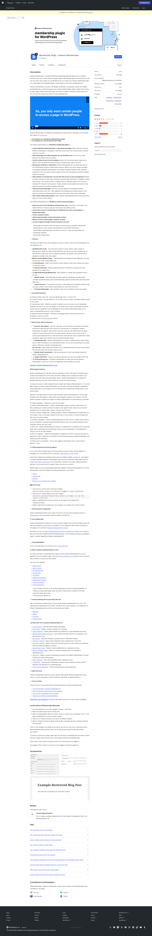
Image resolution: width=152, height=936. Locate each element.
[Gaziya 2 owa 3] (87, 756)
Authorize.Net (36, 476)
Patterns (37, 920)
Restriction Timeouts (38, 643)
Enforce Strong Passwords (40, 667)
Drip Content (36, 629)
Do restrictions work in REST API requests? (42, 855)
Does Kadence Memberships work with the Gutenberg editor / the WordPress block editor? (57, 860)
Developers (66, 917)
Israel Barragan (37, 896)
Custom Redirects (37, 631)
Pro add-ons (43, 135)
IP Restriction (36, 662)
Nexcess (43, 58)
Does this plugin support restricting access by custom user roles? (49, 865)
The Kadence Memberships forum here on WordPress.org (58, 531)
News (7, 915)
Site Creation (36, 638)
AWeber (34, 614)
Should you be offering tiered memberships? (45, 696)
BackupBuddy (44, 677)
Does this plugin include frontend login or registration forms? (47, 875)
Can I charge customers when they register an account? (46, 835)
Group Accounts (37, 568)
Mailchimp (35, 612)
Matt (121, 915)
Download (118, 56)
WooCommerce (47, 318)
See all (120, 137)
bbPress (122, 917)
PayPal (34, 474)
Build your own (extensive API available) (44, 481)
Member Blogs (36, 566)
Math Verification (37, 660)
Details (34, 65)
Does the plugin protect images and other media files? (46, 840)
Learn (64, 912)
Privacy (8, 920)
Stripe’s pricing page (43, 462)
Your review (97, 137)
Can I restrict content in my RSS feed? (41, 845)
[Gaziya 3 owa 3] (87, 778)
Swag (93, 920)
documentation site (47, 525)
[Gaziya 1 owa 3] (57, 756)
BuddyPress (123, 920)
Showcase (37, 912)
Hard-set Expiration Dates (40, 650)
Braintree (35, 478)
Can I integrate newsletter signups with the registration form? (48, 850)
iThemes (52, 675)
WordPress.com (124, 912)
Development (62, 65)
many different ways (67, 556)
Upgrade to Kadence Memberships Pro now (43, 365)
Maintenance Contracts (39, 580)
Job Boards (35, 575)
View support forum (100, 154)
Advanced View (99, 108)
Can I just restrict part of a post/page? (41, 830)
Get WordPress (144, 2)
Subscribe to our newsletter (39, 699)
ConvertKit (35, 616)
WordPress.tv (67, 920)
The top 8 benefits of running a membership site (46, 689)
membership (109, 97)
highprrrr (65, 896)
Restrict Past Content (38, 648)
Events (92, 915)
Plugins (36, 917)
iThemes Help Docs (62, 546)
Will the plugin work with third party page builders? (44, 870)
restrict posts (118, 104)
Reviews (41, 65)
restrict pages (118, 100)
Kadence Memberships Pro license (58, 528)
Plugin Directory (10, 8)
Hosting (8, 917)
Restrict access (109, 100)
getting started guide (65, 729)
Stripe (49, 451)
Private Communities (38, 582)
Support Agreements (38, 585)
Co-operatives (36, 573)
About (8, 912)
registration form (117, 97)
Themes (37, 915)
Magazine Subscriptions (39, 577)
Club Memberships (37, 570)
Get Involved (94, 912)
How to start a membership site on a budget (45, 693)
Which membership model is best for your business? (47, 691)
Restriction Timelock (38, 641)
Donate (93, 917)
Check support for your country (69, 453)
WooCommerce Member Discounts (42, 634)
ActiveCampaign (37, 619)
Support (119, 65)
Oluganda (23, 927)
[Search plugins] (23, 17)
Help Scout (35, 655)
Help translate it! (88, 12)
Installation (51, 65)
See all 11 (119, 94)
